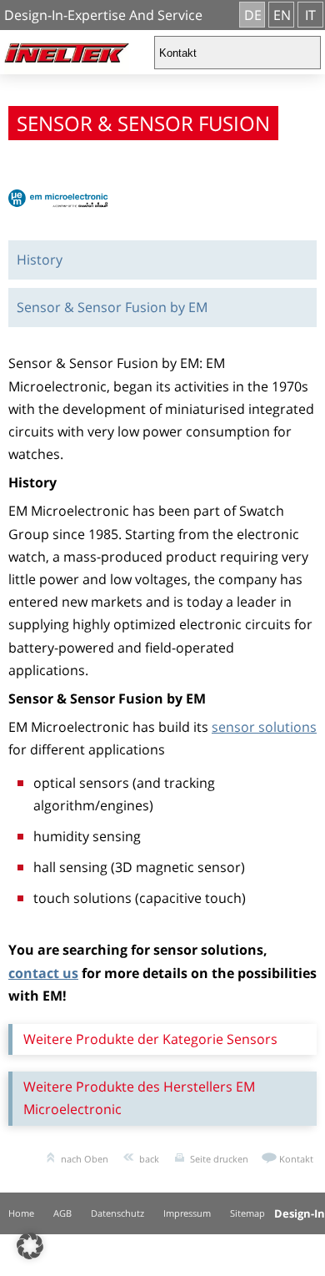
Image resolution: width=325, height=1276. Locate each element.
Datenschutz (117, 1213)
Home (21, 1213)
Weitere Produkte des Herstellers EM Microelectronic (139, 1097)
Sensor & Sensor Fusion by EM (112, 307)
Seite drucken (219, 1158)
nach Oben (84, 1158)
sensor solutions (264, 727)
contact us (43, 973)
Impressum (187, 1213)
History (39, 259)
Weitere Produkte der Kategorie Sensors (150, 1039)
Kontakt (296, 1158)
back (149, 1158)
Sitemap (247, 1213)
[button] (30, 1246)
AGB (62, 1213)
